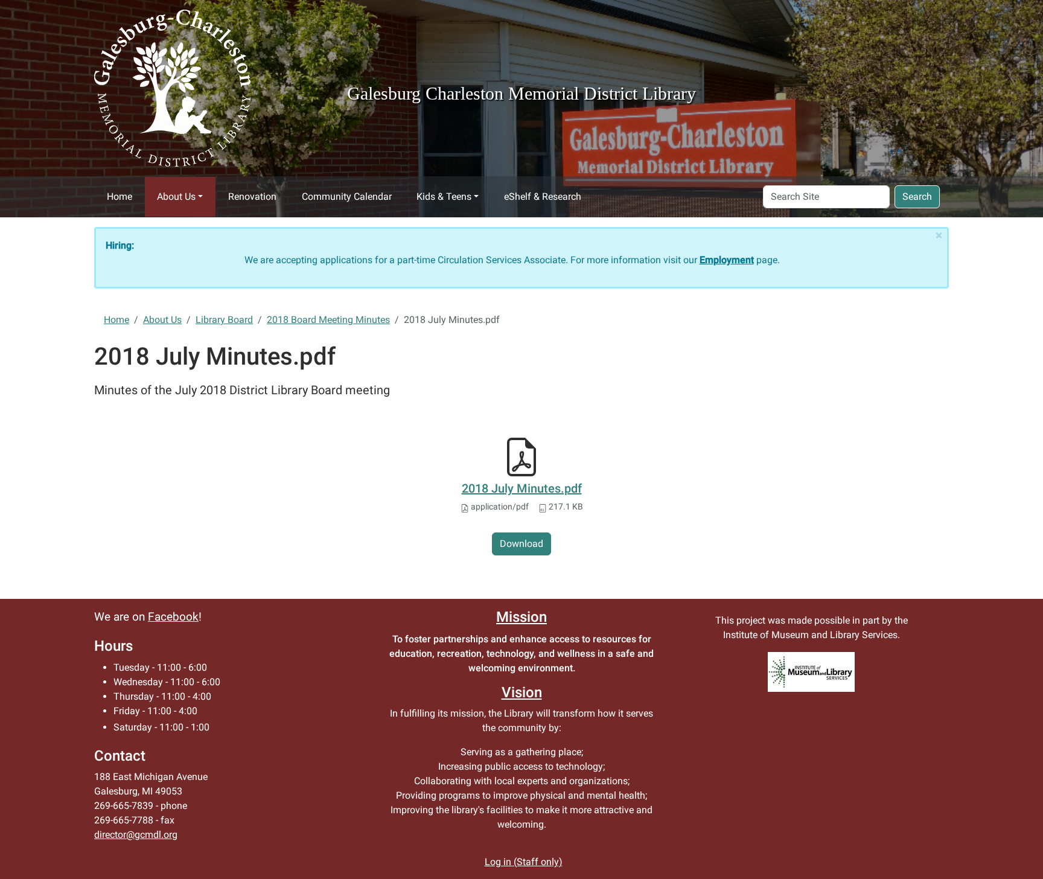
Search (917, 196)
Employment (727, 260)
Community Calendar (347, 196)
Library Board (224, 319)
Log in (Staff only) (524, 862)
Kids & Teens (443, 196)
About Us (176, 196)
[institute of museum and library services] (811, 672)
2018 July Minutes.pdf (522, 488)
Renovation (252, 196)
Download (521, 543)
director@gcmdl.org (135, 834)
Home (119, 196)
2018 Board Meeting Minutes (328, 319)
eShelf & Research (542, 196)
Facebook (173, 617)
